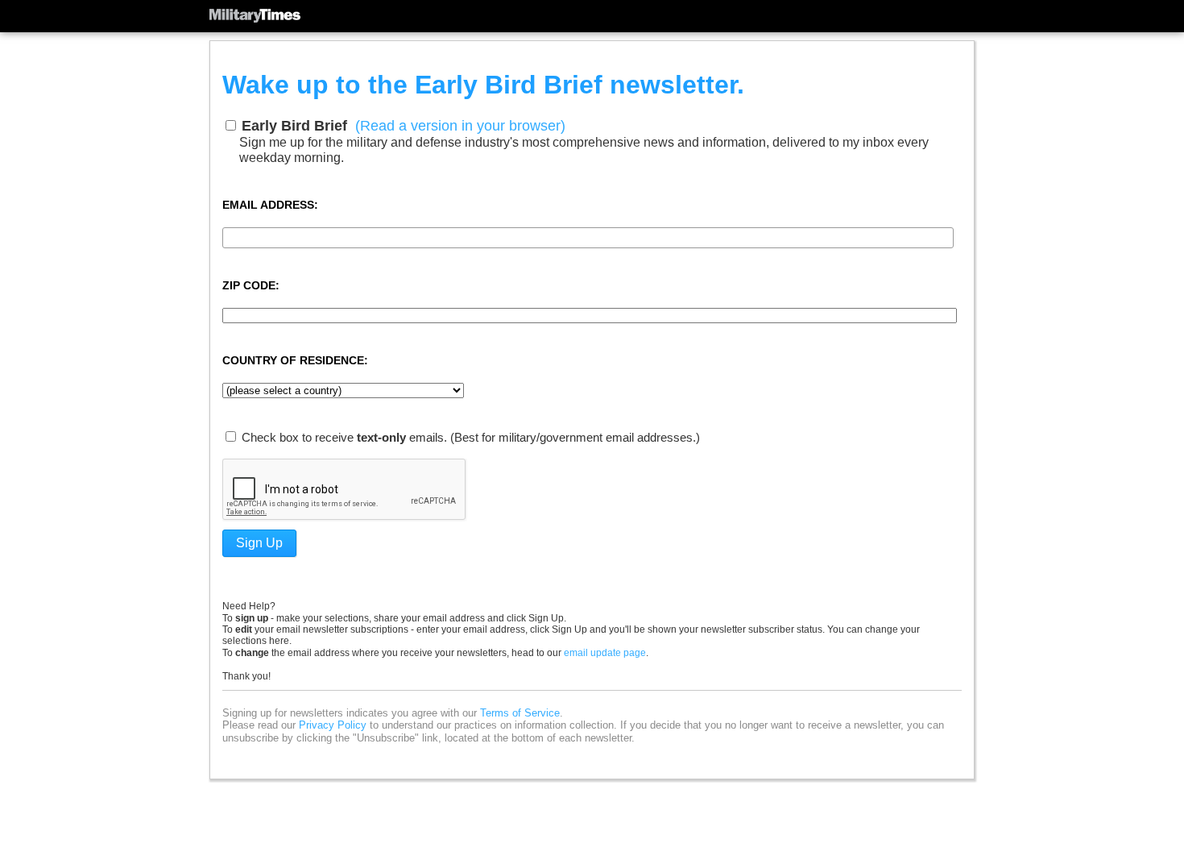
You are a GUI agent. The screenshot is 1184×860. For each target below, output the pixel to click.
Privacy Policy (332, 725)
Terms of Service (520, 713)
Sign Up (259, 543)
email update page (605, 653)
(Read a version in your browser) (460, 126)
